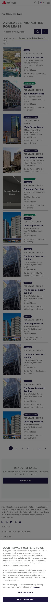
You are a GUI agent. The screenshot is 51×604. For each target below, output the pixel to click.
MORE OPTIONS (25, 592)
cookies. (36, 587)
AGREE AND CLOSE (25, 599)
